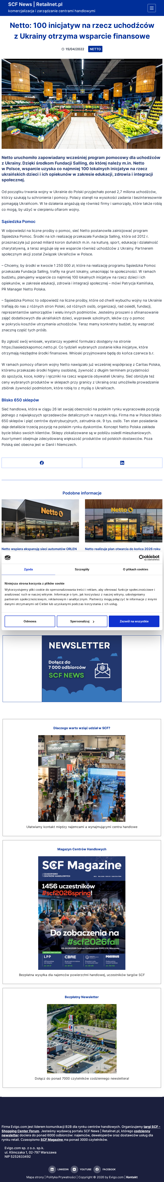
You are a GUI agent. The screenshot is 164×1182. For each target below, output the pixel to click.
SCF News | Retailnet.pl (35, 4)
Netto (95, 49)
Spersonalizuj (79, 621)
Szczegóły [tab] (82, 569)
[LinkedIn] (122, 463)
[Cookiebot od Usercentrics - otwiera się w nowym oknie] (141, 558)
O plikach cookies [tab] (135, 569)
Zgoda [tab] (28, 569)
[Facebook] (42, 463)
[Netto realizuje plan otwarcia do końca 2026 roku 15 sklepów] (123, 521)
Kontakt (132, 1177)
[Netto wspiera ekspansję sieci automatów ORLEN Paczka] (40, 521)
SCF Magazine (52, 1140)
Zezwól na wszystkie (134, 621)
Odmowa (30, 621)
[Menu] (152, 8)
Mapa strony (35, 1177)
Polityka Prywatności (61, 1177)
